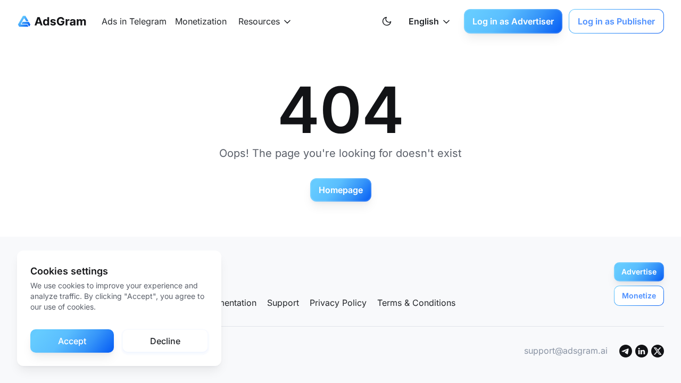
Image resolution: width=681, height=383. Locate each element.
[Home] (54, 21)
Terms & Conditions (416, 302)
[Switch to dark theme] (386, 21)
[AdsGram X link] (657, 350)
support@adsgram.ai (566, 350)
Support (283, 302)
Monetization (201, 21)
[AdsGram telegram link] (625, 350)
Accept (72, 341)
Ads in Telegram (134, 21)
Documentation (226, 302)
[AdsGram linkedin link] (641, 350)
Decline (165, 341)
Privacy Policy (338, 302)
